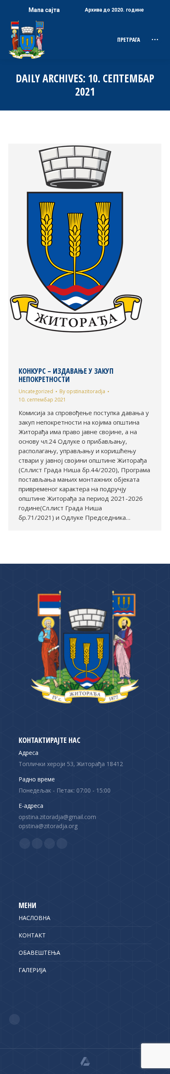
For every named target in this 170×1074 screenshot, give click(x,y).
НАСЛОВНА (34, 918)
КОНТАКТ (32, 935)
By (82, 391)
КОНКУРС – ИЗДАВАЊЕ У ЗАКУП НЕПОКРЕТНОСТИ (66, 375)
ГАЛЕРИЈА (32, 970)
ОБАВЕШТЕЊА (39, 952)
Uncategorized (36, 391)
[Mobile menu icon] (155, 39)
